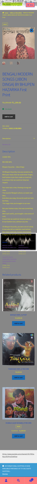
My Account (6, 480)
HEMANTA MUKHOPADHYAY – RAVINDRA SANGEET (24, 248)
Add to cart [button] (18, 323)
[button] (31, 30)
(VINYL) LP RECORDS (16, 13)
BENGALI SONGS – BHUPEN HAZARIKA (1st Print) (9, 248)
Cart (28, 478)
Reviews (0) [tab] (6, 144)
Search (18, 480)
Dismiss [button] (5, 474)
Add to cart (9, 117)
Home (6, 13)
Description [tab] (6, 138)
